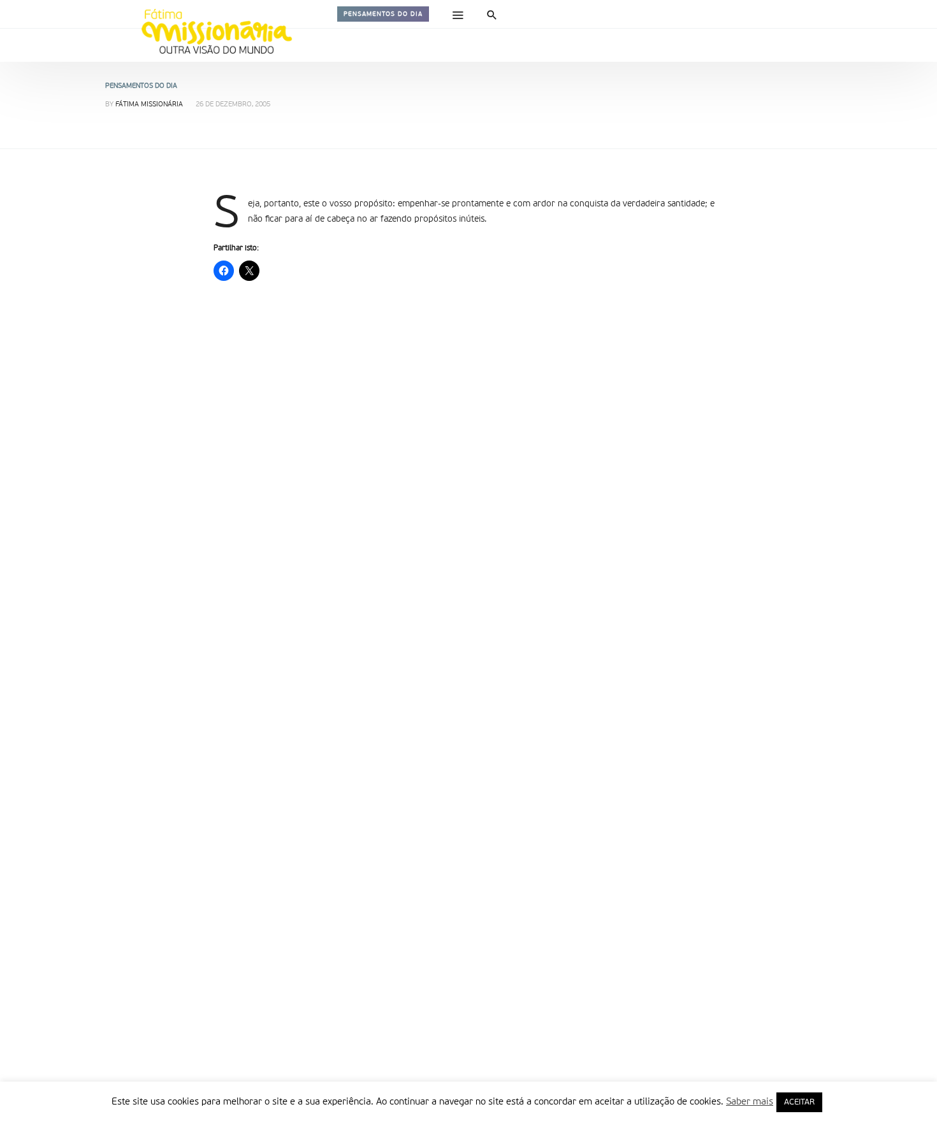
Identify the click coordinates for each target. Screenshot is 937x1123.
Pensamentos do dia (383, 14)
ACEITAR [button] (799, 1102)
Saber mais (749, 1101)
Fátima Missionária (149, 104)
